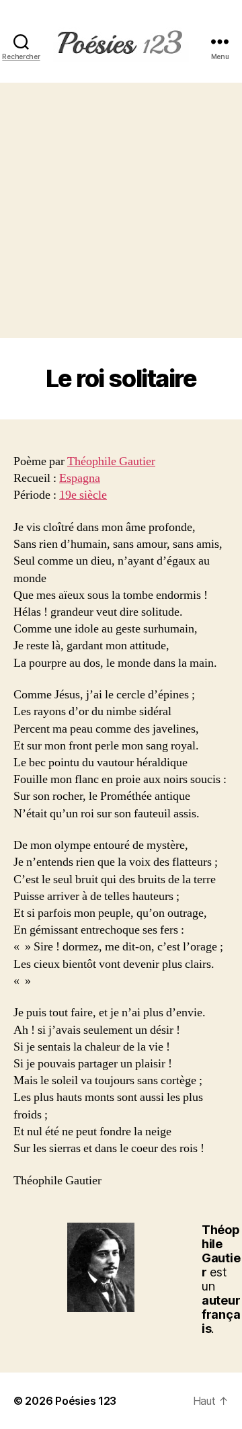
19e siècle (83, 495)
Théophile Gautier (111, 461)
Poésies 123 (85, 1400)
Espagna (79, 478)
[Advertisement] (121, 210)
